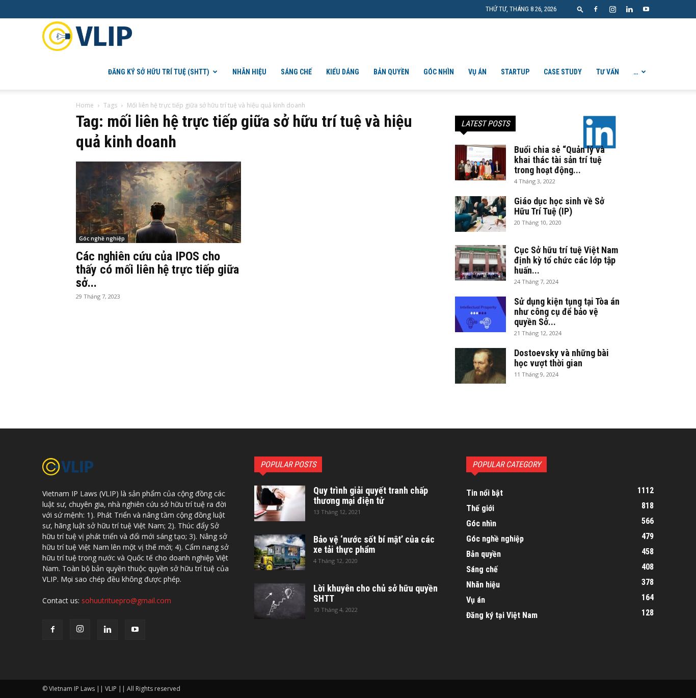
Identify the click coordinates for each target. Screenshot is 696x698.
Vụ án (477, 72)
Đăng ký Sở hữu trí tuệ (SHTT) (158, 72)
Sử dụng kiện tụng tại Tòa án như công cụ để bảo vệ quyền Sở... (567, 311)
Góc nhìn (438, 72)
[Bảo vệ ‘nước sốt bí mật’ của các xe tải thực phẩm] (279, 552)
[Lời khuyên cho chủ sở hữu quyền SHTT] (279, 601)
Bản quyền (391, 72)
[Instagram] (612, 9)
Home (85, 105)
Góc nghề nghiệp (102, 238)
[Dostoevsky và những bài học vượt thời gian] (480, 366)
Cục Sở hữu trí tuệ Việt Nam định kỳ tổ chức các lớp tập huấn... (566, 260)
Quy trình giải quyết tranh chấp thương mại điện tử (370, 495)
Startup (515, 72)
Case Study (563, 72)
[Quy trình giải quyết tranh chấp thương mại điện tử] (279, 503)
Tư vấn (607, 72)
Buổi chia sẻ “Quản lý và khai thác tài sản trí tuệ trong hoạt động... (559, 159)
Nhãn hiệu (249, 72)
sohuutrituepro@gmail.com (126, 600)
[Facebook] (595, 9)
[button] (580, 9)
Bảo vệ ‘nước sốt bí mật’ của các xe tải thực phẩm (374, 544)
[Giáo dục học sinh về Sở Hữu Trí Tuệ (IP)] (480, 214)
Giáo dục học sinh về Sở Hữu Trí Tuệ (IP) (559, 206)
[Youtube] (646, 9)
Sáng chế (296, 72)
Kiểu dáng (342, 72)
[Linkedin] (629, 9)
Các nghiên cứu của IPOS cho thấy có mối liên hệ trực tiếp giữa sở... (157, 269)
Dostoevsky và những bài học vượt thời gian (561, 357)
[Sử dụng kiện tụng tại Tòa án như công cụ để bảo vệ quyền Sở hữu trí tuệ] (480, 314)
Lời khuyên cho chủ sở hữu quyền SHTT (375, 593)
